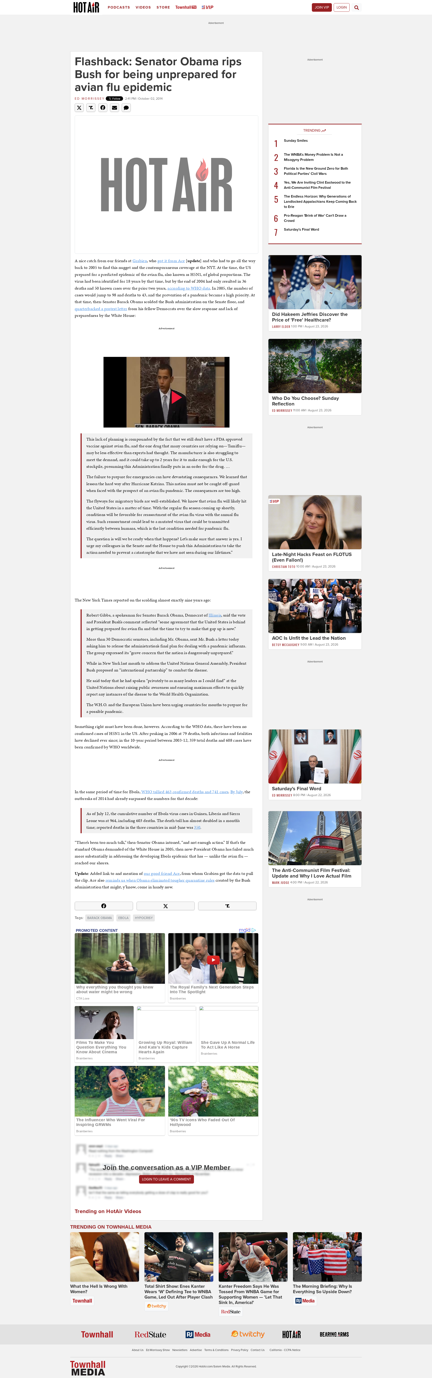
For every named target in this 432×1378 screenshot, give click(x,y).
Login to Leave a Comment (166, 1179)
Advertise (196, 1350)
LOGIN (342, 7)
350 (197, 827)
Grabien (140, 261)
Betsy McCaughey (285, 644)
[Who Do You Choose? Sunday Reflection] (315, 365)
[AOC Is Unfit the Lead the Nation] (315, 605)
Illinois (215, 615)
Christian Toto (283, 566)
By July (236, 792)
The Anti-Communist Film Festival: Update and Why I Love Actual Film (311, 873)
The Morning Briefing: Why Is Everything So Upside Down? (322, 1289)
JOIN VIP (322, 7)
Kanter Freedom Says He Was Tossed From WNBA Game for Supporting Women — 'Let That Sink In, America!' (250, 1294)
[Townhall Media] (87, 1368)
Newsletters (179, 1350)
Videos (143, 7)
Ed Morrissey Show (158, 1350)
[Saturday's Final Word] (315, 756)
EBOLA (123, 918)
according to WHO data (188, 288)
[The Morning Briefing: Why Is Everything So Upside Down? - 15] (327, 1257)
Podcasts (119, 7)
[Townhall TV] (187, 8)
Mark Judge (280, 882)
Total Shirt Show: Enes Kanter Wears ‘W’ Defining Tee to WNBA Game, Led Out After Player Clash (178, 1292)
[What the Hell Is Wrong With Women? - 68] (104, 1257)
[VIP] (208, 8)
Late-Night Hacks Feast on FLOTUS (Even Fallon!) (312, 557)
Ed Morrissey (90, 99)
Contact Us (258, 1350)
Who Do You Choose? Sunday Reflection (305, 401)
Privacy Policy (239, 1350)
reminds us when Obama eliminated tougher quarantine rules (160, 880)
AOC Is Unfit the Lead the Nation (309, 638)
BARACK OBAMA (99, 918)
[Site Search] (356, 7)
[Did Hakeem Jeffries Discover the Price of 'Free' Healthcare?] (315, 282)
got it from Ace (171, 261)
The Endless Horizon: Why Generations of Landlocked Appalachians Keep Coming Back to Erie (320, 201)
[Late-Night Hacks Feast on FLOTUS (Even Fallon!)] (315, 522)
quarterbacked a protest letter (101, 309)
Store (163, 7)
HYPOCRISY (144, 918)
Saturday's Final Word (301, 229)
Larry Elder (281, 326)
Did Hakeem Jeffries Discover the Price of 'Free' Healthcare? (310, 317)
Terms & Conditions (216, 1350)
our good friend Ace (162, 873)
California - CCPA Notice (285, 1350)
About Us (138, 1350)
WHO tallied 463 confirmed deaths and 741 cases (184, 792)
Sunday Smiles (296, 140)
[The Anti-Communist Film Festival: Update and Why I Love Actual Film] (315, 838)
